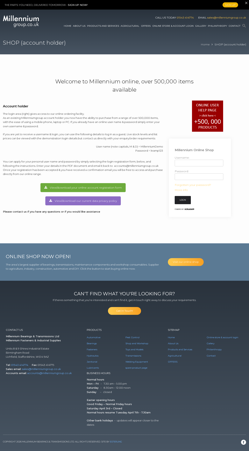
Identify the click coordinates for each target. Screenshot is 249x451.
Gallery (200, 25)
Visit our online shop (186, 261)
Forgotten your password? (193, 185)
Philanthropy (217, 25)
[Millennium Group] (21, 26)
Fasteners (92, 349)
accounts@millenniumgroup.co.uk (136, 165)
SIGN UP (230, 4)
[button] (244, 26)
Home (67, 25)
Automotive (93, 337)
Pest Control (132, 337)
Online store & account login (173, 25)
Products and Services (103, 25)
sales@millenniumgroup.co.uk (226, 17)
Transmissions (133, 355)
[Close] (246, 3)
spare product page (136, 367)
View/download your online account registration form (86, 187)
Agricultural (130, 25)
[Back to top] (240, 442)
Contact (234, 25)
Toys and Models (134, 349)
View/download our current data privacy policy (86, 201)
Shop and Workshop (136, 343)
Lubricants (93, 367)
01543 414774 (185, 17)
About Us (79, 25)
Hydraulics (92, 355)
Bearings (92, 343)
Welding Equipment (136, 361)
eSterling (116, 441)
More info (181, 190)
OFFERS (146, 25)
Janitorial (92, 361)
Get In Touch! (124, 310)
